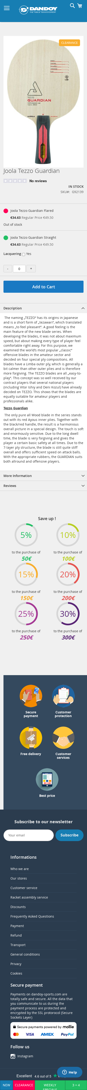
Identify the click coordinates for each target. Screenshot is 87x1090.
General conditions (25, 954)
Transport (18, 945)
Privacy (15, 964)
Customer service (23, 888)
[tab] (43, 308)
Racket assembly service (29, 897)
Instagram (25, 1056)
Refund (16, 935)
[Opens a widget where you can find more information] (69, 1072)
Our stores (18, 878)
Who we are (19, 869)
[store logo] (38, 10)
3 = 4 (76, 1085)
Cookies (16, 973)
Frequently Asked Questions (32, 916)
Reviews (9, 485)
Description (12, 308)
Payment (17, 926)
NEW (6, 1085)
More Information (17, 475)
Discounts (18, 907)
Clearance (24, 1085)
